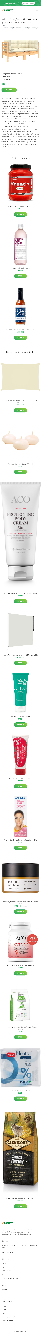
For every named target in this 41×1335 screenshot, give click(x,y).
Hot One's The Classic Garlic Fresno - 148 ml (20, 330)
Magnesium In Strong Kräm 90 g (20, 778)
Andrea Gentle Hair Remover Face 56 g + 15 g (20, 840)
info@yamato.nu (7, 1252)
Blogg (3, 1306)
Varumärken (5, 1293)
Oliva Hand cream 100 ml (20, 717)
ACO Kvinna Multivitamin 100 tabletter (20, 965)
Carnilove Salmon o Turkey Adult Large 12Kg (20, 1198)
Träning (4, 1289)
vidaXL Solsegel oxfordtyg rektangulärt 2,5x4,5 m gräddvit (20, 401)
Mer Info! (9, 90)
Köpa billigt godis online (9, 1278)
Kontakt (4, 1309)
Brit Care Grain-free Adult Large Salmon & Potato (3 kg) (20, 1028)
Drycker (4, 1274)
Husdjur (4, 1282)
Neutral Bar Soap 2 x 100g (20, 1091)
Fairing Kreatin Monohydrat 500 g (20, 206)
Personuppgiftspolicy (8, 1317)
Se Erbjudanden (28, 3)
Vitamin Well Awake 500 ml (20, 268)
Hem (3, 26)
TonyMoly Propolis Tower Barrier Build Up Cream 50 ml (20, 903)
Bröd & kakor (6, 1271)
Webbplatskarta (7, 1321)
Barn (3, 1267)
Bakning (4, 1263)
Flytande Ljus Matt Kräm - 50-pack (20, 464)
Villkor (3, 1313)
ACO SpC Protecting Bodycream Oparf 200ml (20, 593)
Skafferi (13, 74)
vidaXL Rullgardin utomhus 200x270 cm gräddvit (20, 655)
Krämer (19, 74)
